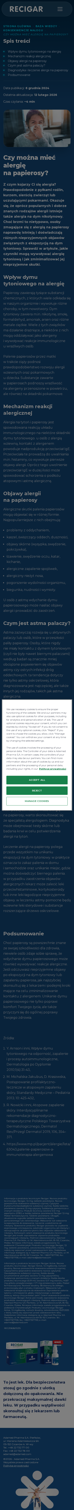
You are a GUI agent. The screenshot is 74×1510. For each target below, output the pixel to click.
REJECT (37, 790)
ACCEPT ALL (37, 779)
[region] (37, 755)
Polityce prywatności (52, 768)
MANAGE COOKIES (37, 801)
